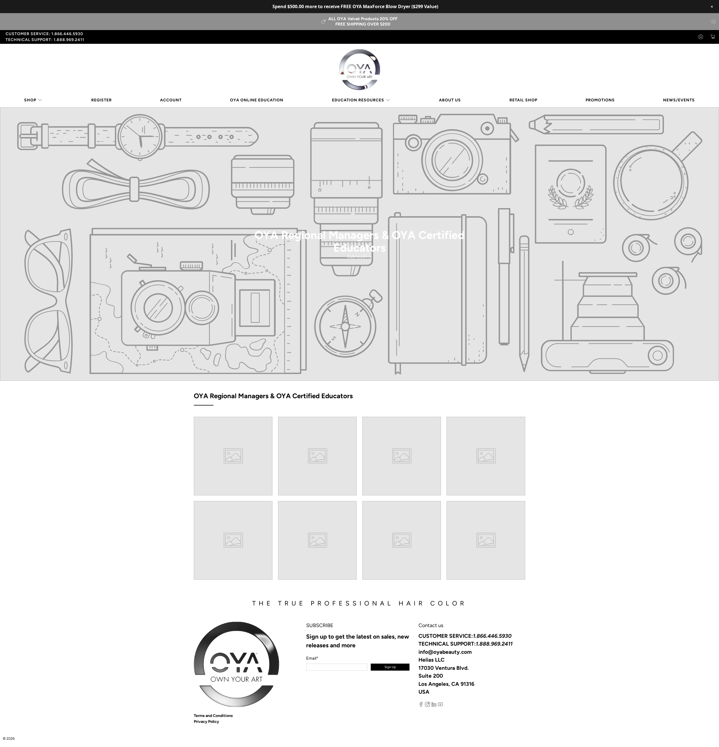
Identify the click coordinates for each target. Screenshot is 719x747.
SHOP (30, 100)
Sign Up (390, 667)
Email (312, 658)
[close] (713, 21)
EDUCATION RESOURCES (358, 100)
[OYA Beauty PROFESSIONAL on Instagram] (427, 705)
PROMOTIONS (600, 100)
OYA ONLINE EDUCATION (256, 100)
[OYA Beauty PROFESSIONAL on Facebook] (421, 705)
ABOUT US (450, 100)
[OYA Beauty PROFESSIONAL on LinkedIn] (433, 705)
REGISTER (101, 100)
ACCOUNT (171, 100)
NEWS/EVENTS (679, 100)
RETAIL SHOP (523, 100)
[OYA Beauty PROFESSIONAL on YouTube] (440, 705)
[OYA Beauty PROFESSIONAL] (359, 70)
